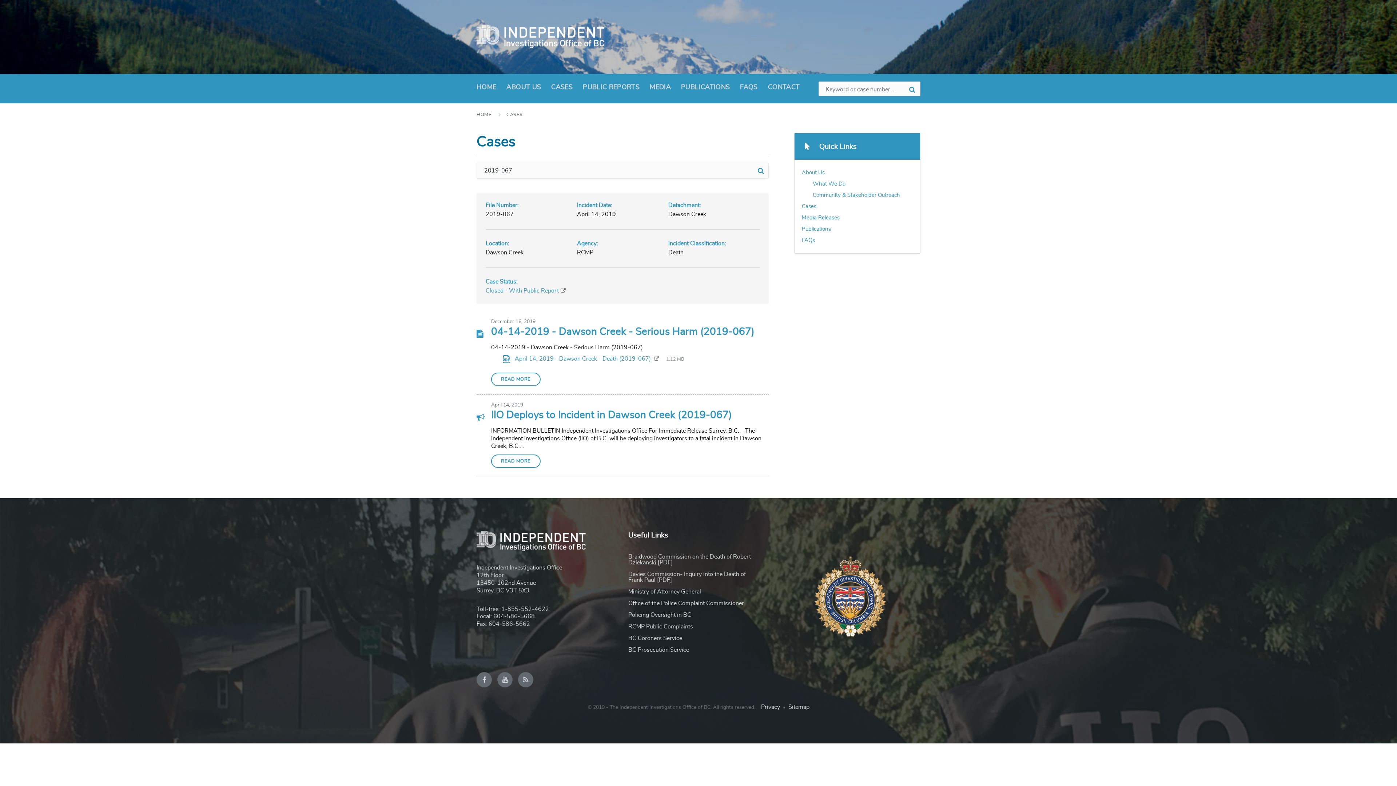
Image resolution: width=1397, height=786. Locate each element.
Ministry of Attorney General (664, 592)
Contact (784, 87)
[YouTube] (505, 679)
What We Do (829, 184)
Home (486, 87)
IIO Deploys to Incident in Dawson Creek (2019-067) (611, 415)
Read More (516, 379)
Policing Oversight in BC (659, 615)
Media (660, 87)
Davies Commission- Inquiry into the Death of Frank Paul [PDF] (687, 577)
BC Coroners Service (655, 638)
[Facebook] (484, 679)
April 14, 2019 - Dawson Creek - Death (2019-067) (583, 359)
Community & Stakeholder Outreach (856, 195)
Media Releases (821, 218)
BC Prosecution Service (658, 650)
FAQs (748, 87)
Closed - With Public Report (522, 291)
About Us (523, 87)
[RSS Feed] (525, 679)
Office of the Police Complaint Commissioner (686, 603)
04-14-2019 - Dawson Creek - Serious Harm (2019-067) (623, 332)
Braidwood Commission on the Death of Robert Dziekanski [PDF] (689, 559)
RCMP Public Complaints (660, 627)
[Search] (761, 170)
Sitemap (798, 707)
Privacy (770, 707)
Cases (562, 87)
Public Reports (611, 87)
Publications (705, 87)
